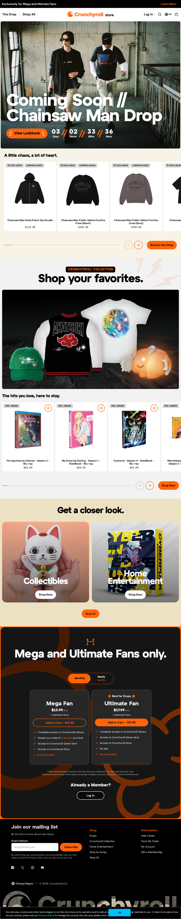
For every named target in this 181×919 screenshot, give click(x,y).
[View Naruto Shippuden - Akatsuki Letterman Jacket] (83, 347)
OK (119, 912)
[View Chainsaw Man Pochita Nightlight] (143, 359)
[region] (92, 196)
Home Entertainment (101, 846)
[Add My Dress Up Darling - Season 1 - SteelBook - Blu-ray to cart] (101, 408)
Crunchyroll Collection (102, 841)
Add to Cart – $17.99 (122, 722)
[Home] (90, 14)
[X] (22, 867)
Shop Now (168, 485)
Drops (93, 835)
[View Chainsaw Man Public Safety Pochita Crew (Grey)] (136, 189)
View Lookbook (27, 133)
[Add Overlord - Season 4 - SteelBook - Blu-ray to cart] (154, 408)
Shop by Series (98, 852)
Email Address (19, 840)
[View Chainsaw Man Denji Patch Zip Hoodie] (30, 189)
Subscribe (71, 847)
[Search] (159, 14)
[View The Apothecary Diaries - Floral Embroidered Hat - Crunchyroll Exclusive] (28, 359)
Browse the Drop (161, 245)
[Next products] (138, 245)
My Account (148, 846)
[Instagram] (32, 867)
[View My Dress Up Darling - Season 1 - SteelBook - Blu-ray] (81, 429)
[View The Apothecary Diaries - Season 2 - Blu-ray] (28, 429)
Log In (148, 14)
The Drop (9, 14)
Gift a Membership (151, 852)
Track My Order (150, 841)
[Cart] (176, 14)
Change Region (25, 883)
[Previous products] (128, 245)
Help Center (148, 835)
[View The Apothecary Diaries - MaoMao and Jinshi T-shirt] (125, 319)
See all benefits (46, 754)
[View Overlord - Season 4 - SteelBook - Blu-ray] (134, 429)
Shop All (29, 14)
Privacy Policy (46, 915)
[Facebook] (12, 867)
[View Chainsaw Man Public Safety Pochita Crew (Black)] (83, 189)
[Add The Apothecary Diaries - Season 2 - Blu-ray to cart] (48, 408)
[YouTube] (42, 867)
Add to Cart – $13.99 (59, 723)
